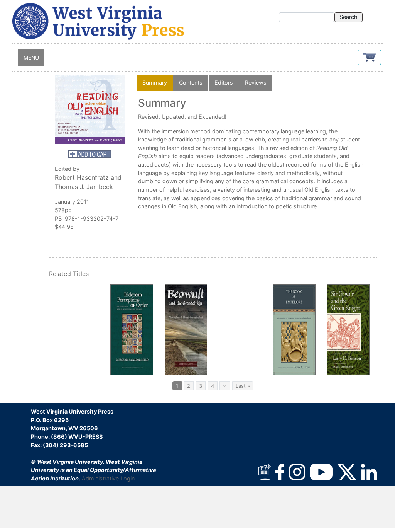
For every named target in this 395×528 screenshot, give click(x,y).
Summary (154, 82)
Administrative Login (108, 478)
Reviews (256, 82)
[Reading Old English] (90, 109)
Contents (191, 82)
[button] (369, 57)
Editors (223, 82)
